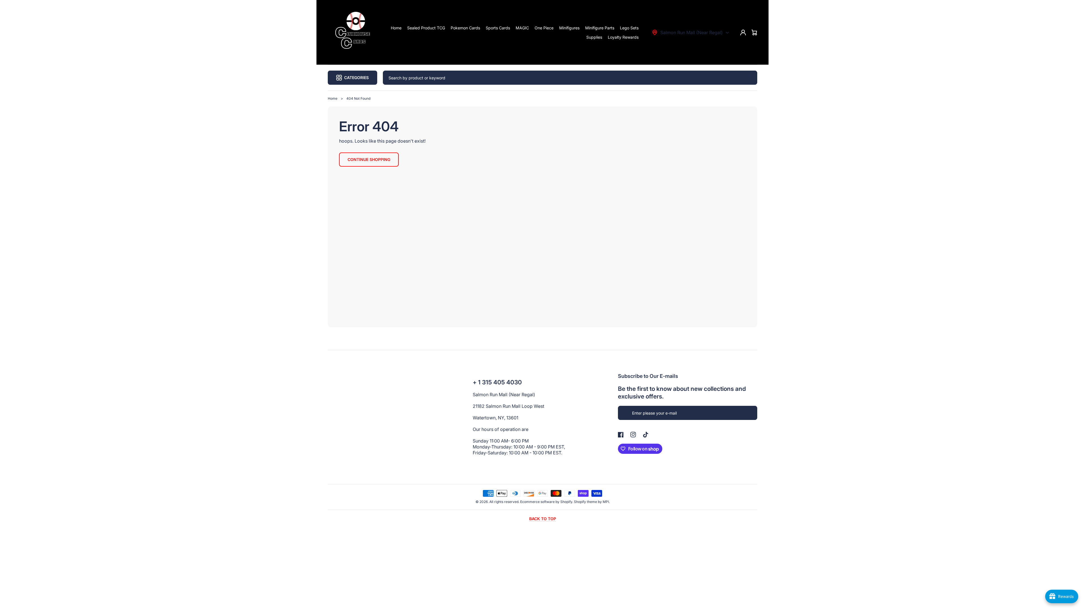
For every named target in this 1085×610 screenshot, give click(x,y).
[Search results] (750, 78)
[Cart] (754, 32)
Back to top (542, 518)
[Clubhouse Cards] (354, 32)
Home (332, 98)
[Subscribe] (750, 413)
